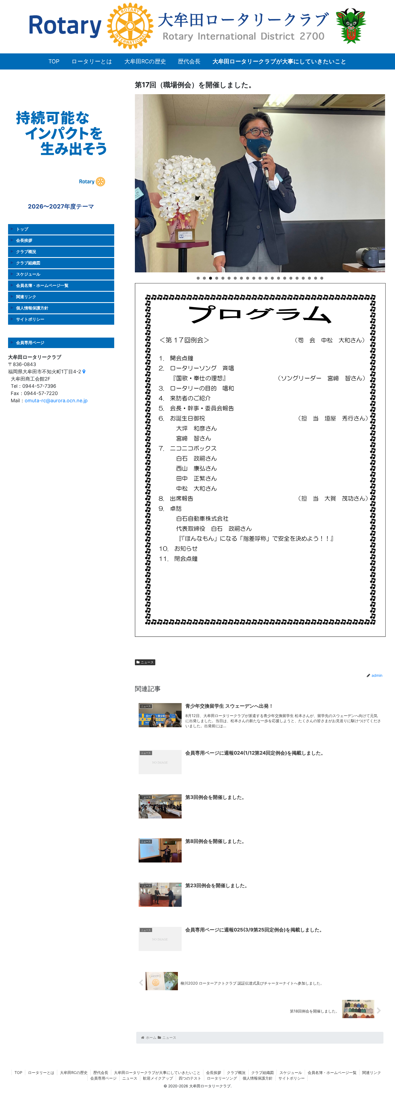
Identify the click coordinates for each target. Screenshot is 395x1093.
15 (284, 278)
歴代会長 (100, 1072)
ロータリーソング (222, 1078)
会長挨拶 (24, 240)
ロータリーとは (41, 1072)
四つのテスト (190, 1078)
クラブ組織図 (28, 263)
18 (303, 278)
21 (321, 278)
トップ (22, 229)
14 (278, 278)
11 (259, 278)
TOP (18, 1072)
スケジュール (28, 274)
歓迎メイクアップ (158, 1078)
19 (309, 278)
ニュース (147, 662)
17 (297, 278)
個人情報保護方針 (32, 308)
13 (272, 278)
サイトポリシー (30, 319)
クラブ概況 (26, 251)
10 (253, 278)
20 (315, 278)
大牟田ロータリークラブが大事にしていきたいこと (157, 1072)
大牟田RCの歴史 (74, 1072)
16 (290, 278)
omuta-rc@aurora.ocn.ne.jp (56, 400)
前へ (125, 182)
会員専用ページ (30, 342)
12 (266, 278)
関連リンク (26, 296)
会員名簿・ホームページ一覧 (42, 285)
